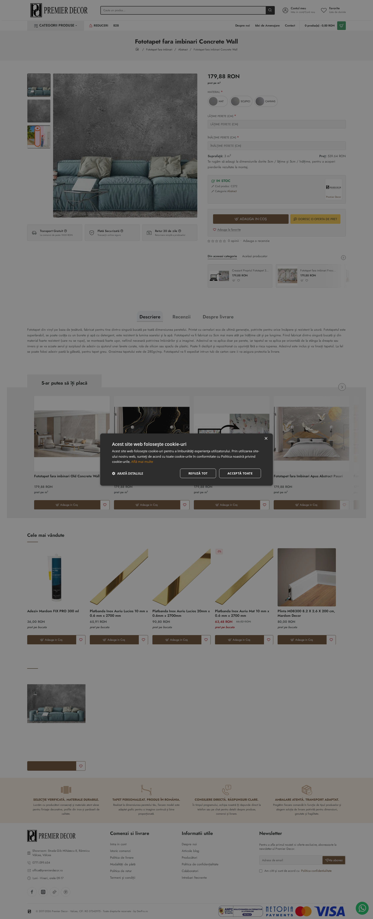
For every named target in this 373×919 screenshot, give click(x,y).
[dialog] (186, 459)
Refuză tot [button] (198, 473)
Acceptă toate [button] (240, 473)
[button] (127, 473)
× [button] (265, 438)
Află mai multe (142, 461)
